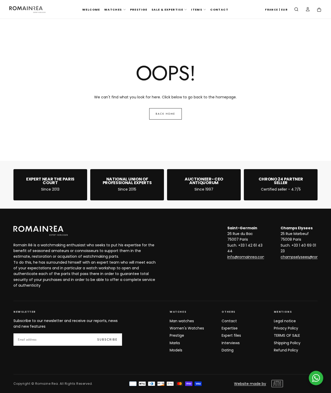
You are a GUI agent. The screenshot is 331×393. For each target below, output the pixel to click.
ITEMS (196, 9)
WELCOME (91, 9)
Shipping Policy (287, 342)
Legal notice (285, 321)
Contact (229, 321)
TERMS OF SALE (287, 335)
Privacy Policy (286, 328)
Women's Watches (187, 328)
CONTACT (219, 9)
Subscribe (107, 339)
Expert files (231, 335)
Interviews (231, 342)
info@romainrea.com (246, 257)
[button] (276, 10)
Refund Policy (286, 350)
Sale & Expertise (167, 9)
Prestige (177, 335)
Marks (175, 342)
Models (176, 350)
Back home (165, 114)
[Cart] (319, 10)
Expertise (230, 328)
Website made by (250, 383)
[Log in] (307, 9)
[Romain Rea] (40, 230)
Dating (228, 350)
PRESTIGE (138, 9)
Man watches (182, 321)
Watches (113, 9)
